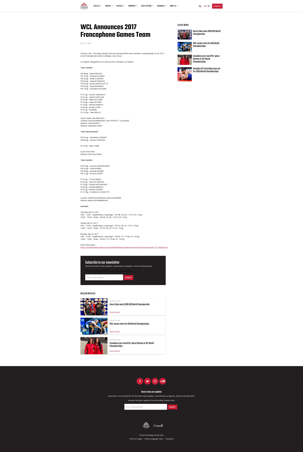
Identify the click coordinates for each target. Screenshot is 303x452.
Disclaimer (170, 439)
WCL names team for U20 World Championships (129, 324)
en (205, 6)
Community (132, 6)
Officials (119, 6)
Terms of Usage (135, 439)
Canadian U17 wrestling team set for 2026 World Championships (206, 70)
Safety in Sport (146, 6)
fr (208, 6)
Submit (128, 277)
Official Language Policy (154, 439)
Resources (160, 6)
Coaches (108, 6)
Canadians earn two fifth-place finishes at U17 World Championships (132, 344)
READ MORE (115, 312)
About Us (173, 6)
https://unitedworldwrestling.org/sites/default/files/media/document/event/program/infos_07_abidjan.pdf (123, 247)
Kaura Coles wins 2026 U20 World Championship (129, 304)
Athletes (97, 6)
